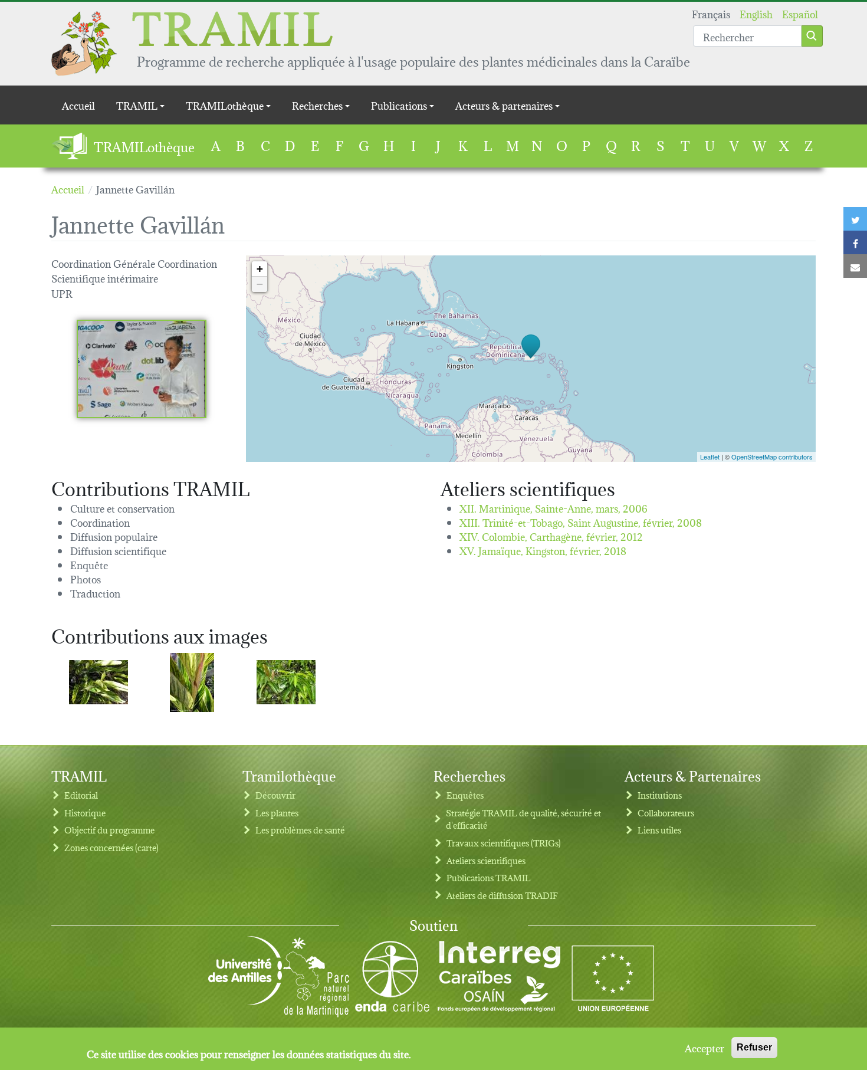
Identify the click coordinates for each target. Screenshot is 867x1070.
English (756, 13)
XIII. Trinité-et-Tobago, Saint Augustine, (580, 522)
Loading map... (529, 358)
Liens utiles (659, 829)
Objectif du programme (109, 829)
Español (800, 13)
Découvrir (275, 795)
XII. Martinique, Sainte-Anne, (553, 508)
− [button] (260, 284)
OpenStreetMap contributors (772, 456)
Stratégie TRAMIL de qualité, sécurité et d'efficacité (523, 819)
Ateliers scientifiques (486, 860)
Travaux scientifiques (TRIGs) (503, 842)
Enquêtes (465, 795)
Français (711, 13)
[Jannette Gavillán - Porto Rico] (98, 682)
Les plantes (276, 812)
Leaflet (710, 456)
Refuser (754, 1047)
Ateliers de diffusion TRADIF (502, 895)
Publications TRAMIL (488, 877)
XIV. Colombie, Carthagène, (551, 536)
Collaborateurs (666, 812)
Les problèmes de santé (300, 829)
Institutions (660, 795)
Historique (85, 812)
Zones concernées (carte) (111, 847)
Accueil (78, 105)
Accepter (704, 1047)
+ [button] (260, 268)
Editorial (81, 795)
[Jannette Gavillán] (141, 369)
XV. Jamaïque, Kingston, (542, 550)
